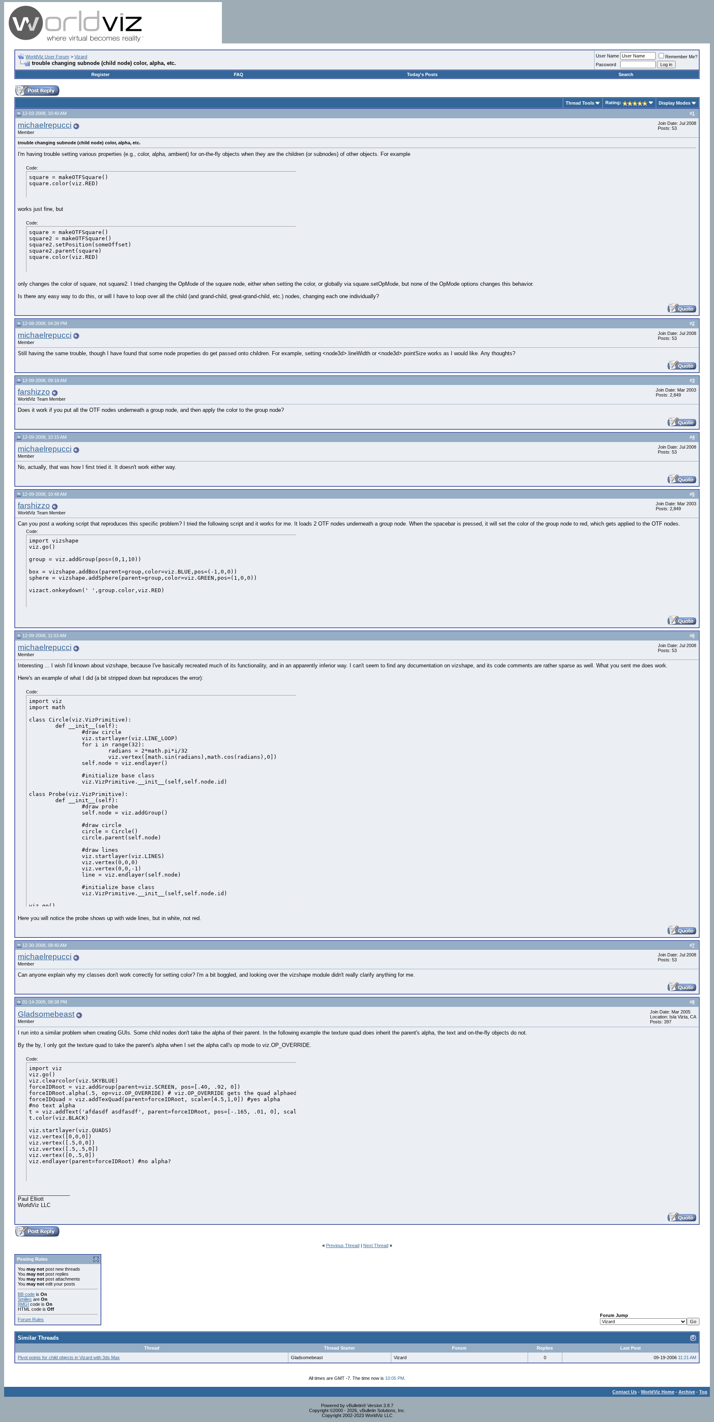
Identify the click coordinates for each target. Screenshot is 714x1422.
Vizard (80, 56)
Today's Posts (422, 74)
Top (703, 1391)
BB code (26, 1294)
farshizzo (34, 391)
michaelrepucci (44, 125)
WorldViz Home (657, 1391)
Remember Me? (681, 56)
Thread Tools (580, 102)
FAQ (238, 74)
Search (626, 74)
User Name (607, 55)
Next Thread (375, 1245)
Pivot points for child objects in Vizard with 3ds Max (69, 1357)
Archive (686, 1391)
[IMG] (23, 1304)
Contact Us (624, 1391)
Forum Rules (31, 1319)
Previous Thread (342, 1245)
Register (100, 74)
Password (606, 64)
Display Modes (674, 102)
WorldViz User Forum (47, 56)
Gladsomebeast (46, 1014)
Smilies (25, 1299)
